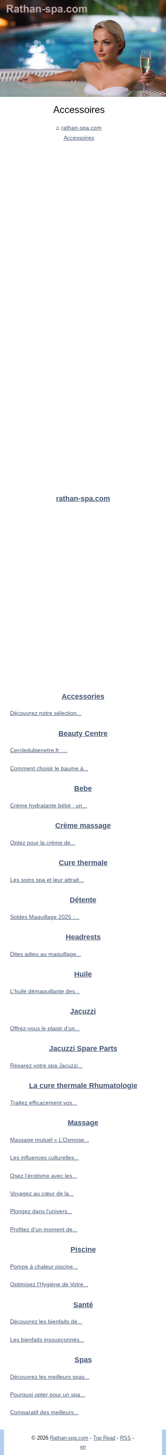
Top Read (104, 1438)
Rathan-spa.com (69, 1438)
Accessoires (79, 137)
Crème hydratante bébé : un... (48, 805)
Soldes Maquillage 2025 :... (44, 917)
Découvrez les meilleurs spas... (49, 1376)
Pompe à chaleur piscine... (44, 1266)
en (83, 1447)
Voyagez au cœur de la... (42, 1193)
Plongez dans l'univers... (41, 1211)
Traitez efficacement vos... (43, 1102)
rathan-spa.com (81, 127)
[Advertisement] (83, 230)
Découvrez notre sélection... (45, 713)
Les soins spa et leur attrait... (47, 879)
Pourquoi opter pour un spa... (47, 1394)
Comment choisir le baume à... (49, 768)
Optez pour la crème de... (42, 842)
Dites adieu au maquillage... (45, 954)
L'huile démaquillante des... (45, 991)
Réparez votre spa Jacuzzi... (46, 1065)
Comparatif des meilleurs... (44, 1412)
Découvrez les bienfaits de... (46, 1321)
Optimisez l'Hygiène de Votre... (49, 1284)
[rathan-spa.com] (83, 48)
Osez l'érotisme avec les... (43, 1175)
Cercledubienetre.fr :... (38, 750)
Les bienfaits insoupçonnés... (47, 1339)
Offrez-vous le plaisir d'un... (45, 1028)
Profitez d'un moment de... (43, 1229)
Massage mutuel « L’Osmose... (49, 1139)
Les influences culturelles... (44, 1157)
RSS (125, 1438)
